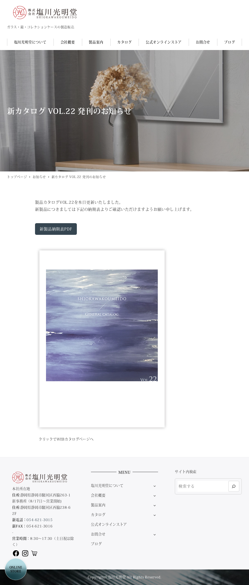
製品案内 (98, 504)
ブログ (96, 543)
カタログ (98, 514)
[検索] (233, 486)
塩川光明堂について (107, 485)
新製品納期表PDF (56, 228)
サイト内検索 (185, 471)
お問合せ (98, 534)
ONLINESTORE (15, 569)
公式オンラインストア (109, 524)
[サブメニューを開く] (154, 485)
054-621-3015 (40, 519)
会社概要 (98, 495)
